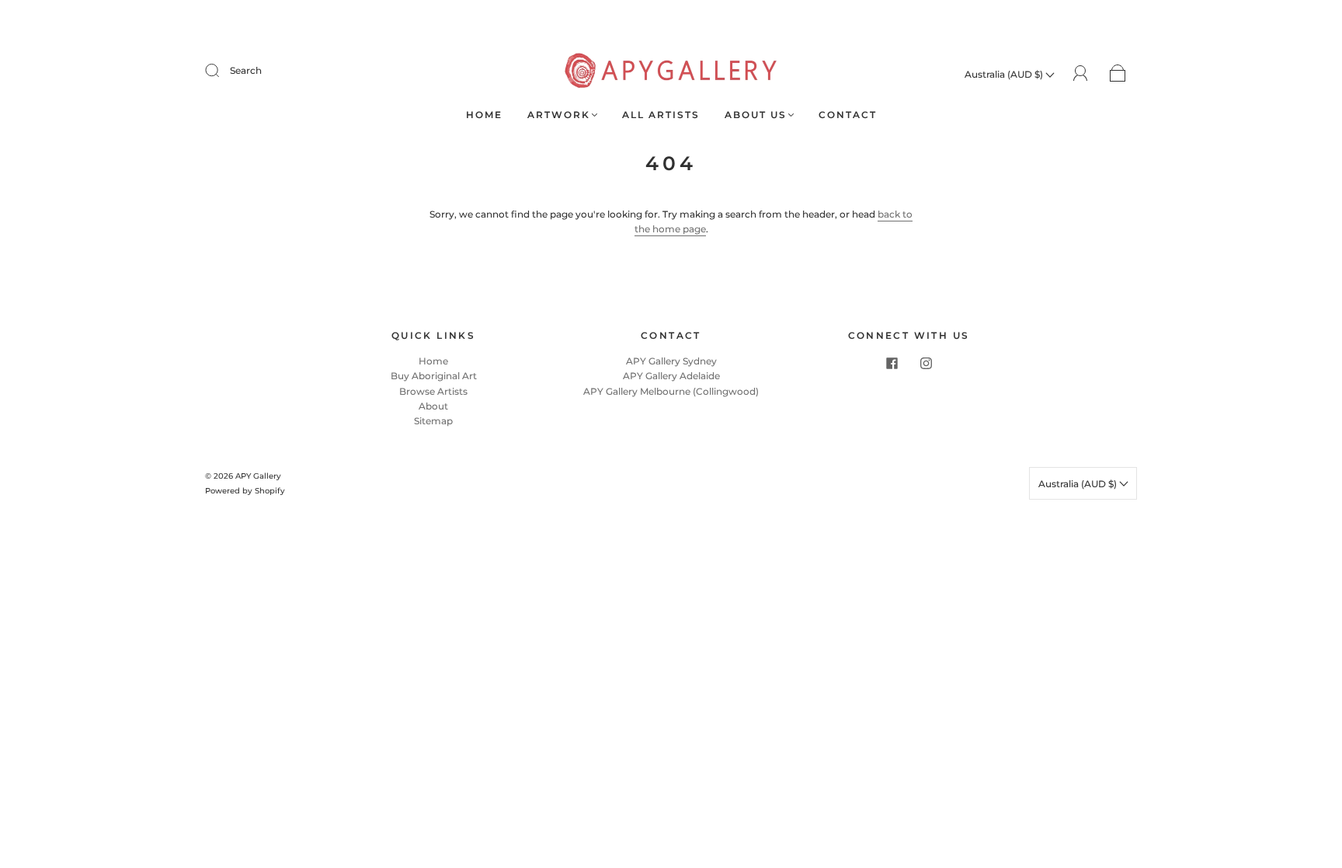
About (433, 406)
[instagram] (926, 363)
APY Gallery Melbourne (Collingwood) (671, 391)
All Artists (661, 114)
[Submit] (222, 71)
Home (484, 114)
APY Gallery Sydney (671, 361)
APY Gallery (258, 476)
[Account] (1080, 73)
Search (246, 70)
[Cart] (1118, 74)
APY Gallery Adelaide (671, 376)
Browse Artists (433, 391)
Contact (848, 114)
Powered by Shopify (245, 491)
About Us (756, 114)
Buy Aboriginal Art (434, 376)
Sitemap (433, 421)
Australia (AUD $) (1005, 74)
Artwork (558, 114)
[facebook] (891, 363)
